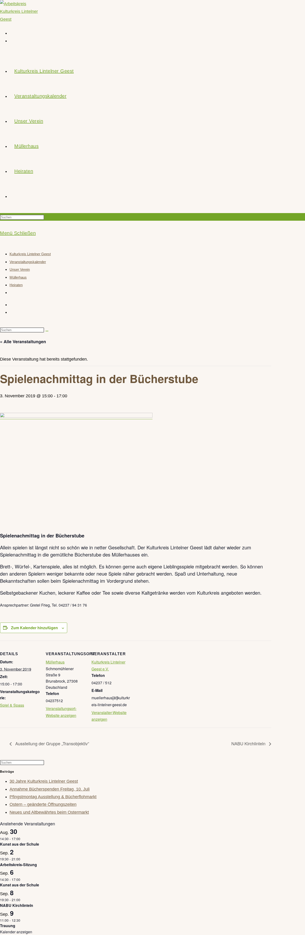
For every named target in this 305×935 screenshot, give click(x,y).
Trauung (7, 925)
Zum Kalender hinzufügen (34, 627)
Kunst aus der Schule (19, 844)
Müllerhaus (18, 277)
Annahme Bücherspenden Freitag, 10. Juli (50, 789)
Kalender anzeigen (16, 932)
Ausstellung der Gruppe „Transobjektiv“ (51, 743)
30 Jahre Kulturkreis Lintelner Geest (44, 781)
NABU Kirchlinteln (249, 743)
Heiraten (16, 285)
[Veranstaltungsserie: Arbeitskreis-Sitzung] (23, 859)
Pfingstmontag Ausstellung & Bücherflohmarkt (53, 796)
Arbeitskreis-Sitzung (18, 864)
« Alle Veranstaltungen (23, 341)
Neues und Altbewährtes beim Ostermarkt (49, 812)
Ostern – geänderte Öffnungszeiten (43, 804)
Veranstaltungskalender (28, 262)
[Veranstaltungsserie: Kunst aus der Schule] (23, 838)
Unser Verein (20, 269)
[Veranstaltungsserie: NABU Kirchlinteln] (23, 899)
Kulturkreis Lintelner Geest (30, 254)
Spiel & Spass (12, 705)
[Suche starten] (47, 331)
